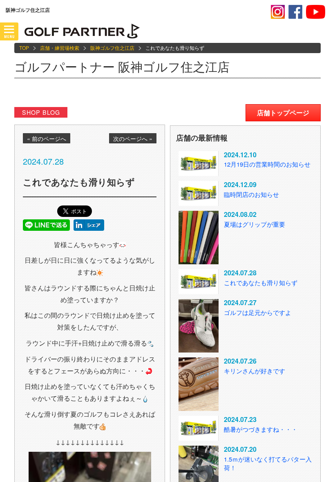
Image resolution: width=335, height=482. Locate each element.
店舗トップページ (283, 112)
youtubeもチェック (315, 12)
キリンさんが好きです (254, 370)
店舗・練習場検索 (59, 47)
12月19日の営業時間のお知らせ (267, 164)
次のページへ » (132, 138)
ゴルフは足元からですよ (257, 312)
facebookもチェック (295, 12)
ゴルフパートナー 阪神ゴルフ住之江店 (122, 66)
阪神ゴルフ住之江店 (112, 47)
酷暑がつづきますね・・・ (260, 429)
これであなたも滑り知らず (260, 282)
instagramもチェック (278, 12)
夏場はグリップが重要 (254, 224)
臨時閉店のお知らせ (251, 194)
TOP (24, 47)
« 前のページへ (46, 138)
